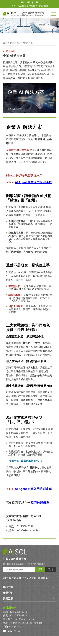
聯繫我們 (33, 5)
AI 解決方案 (27, 42)
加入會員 (22, 5)
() (13, 626)
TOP (54, 570)
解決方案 (14, 42)
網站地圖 (43, 5)
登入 (13, 5)
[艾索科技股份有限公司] (23, 13)
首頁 (5, 42)
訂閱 (40, 569)
